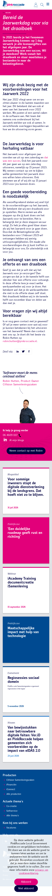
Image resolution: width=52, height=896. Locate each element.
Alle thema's (12, 816)
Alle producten (13, 794)
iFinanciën (11, 785)
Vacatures (11, 828)
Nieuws (8, 13)
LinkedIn (5, 439)
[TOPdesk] (35, 3)
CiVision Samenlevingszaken (20, 780)
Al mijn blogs (16, 440)
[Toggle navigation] (47, 4)
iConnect (10, 789)
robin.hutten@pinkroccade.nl (20, 341)
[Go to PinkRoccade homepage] (13, 4)
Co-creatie (11, 806)
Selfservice (11, 811)
